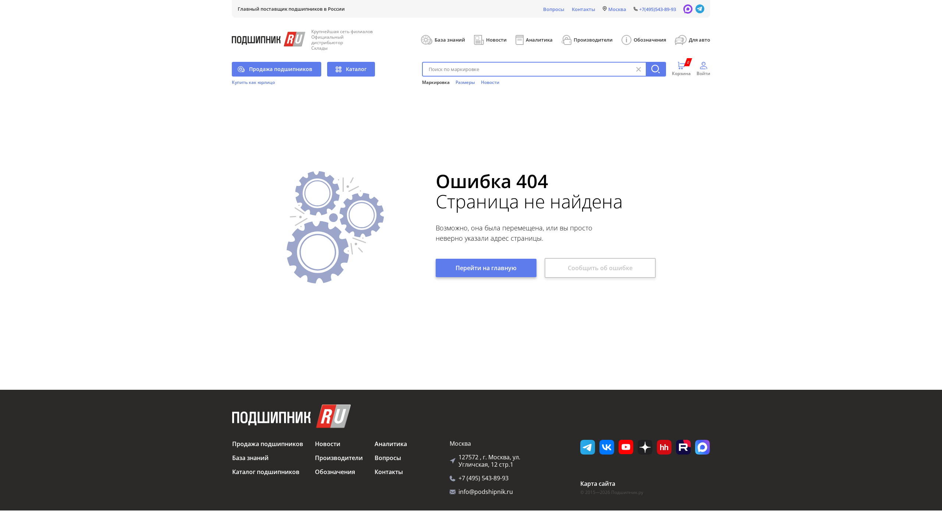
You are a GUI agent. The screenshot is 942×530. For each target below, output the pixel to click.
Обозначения (650, 39)
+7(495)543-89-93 (657, 9)
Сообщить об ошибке (600, 268)
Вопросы (553, 9)
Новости (496, 39)
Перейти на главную (486, 268)
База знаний (450, 39)
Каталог (356, 69)
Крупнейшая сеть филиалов (342, 31)
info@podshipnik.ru (485, 492)
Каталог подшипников (266, 472)
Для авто (699, 39)
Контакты (583, 9)
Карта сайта (597, 484)
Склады (319, 48)
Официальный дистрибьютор (327, 40)
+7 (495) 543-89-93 (483, 478)
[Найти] (655, 69)
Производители (593, 39)
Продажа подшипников (280, 69)
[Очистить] (638, 69)
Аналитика (539, 39)
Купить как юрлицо (253, 82)
